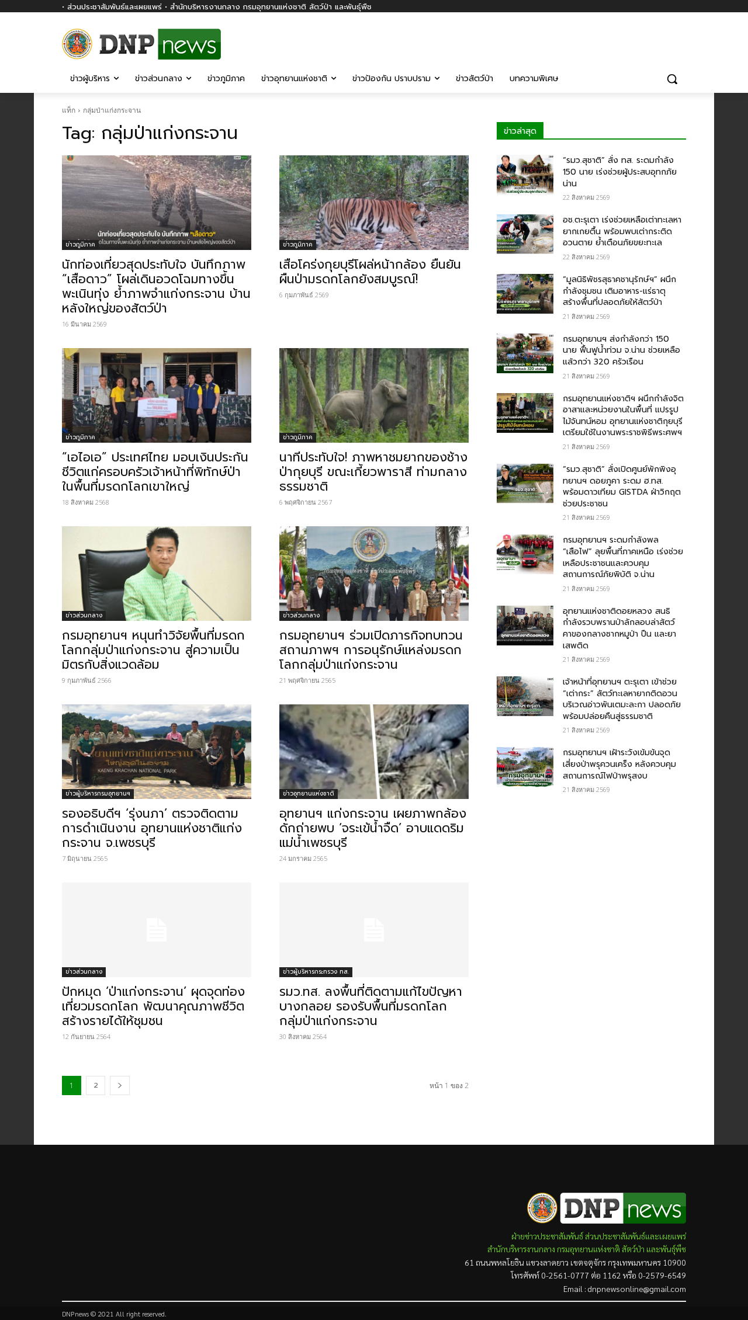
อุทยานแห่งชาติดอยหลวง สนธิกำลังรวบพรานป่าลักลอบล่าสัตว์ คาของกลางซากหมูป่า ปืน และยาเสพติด (619, 628)
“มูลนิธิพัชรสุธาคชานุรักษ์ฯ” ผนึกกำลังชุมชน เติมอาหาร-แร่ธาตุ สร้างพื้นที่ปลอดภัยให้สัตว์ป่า (619, 290)
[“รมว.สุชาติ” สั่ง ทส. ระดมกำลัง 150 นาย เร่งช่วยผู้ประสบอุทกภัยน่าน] (525, 174)
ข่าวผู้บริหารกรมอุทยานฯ (97, 793)
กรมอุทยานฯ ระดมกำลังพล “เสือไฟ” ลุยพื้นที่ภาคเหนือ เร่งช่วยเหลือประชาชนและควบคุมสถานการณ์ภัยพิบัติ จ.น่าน (623, 557)
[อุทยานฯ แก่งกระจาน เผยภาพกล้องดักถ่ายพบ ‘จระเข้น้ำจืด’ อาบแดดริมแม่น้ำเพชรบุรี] (374, 751)
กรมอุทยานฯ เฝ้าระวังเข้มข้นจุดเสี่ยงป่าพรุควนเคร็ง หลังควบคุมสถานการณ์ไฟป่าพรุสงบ (619, 763)
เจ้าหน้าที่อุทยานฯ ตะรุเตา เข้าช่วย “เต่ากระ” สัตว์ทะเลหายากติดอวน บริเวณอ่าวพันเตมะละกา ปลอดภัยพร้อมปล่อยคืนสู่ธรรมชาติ (622, 699)
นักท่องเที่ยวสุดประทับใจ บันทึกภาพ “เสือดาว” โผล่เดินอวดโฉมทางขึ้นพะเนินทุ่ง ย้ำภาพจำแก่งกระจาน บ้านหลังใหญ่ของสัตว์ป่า (156, 286)
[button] (672, 79)
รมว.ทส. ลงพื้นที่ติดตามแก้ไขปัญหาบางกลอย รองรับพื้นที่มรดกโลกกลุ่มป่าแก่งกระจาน (370, 1006)
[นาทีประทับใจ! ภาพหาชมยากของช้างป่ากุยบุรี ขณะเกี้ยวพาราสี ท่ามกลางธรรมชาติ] (374, 395)
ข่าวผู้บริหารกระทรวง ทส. (316, 971)
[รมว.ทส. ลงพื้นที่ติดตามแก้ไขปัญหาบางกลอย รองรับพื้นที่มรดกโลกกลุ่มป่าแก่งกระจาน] (374, 930)
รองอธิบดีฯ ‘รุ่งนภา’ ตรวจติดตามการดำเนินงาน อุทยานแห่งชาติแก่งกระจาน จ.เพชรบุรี (152, 828)
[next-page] (120, 1085)
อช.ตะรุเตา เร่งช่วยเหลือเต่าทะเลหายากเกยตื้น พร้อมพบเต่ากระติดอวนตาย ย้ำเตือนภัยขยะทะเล (622, 231)
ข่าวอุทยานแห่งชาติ (308, 793)
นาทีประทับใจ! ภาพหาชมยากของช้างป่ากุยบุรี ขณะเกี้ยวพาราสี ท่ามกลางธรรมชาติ (373, 472)
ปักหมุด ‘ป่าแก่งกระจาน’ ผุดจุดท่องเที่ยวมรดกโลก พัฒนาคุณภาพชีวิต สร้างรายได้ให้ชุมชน (153, 1006)
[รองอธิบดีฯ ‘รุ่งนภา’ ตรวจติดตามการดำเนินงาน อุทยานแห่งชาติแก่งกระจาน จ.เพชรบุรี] (156, 751)
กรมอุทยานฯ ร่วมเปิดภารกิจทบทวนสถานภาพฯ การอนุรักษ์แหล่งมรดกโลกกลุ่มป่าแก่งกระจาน (371, 650)
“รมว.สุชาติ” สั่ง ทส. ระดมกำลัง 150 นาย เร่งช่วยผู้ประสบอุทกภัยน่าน (620, 171)
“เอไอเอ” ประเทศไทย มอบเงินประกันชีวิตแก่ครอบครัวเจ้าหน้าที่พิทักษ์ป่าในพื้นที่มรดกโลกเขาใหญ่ (155, 472)
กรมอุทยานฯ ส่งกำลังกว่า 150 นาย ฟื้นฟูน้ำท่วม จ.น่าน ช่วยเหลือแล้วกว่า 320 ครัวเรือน (621, 350)
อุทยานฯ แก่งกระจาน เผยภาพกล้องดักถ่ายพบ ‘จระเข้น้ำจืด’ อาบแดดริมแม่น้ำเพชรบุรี (372, 828)
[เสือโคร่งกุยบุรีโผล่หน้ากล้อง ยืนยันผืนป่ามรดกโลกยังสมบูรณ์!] (374, 202)
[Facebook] (679, 39)
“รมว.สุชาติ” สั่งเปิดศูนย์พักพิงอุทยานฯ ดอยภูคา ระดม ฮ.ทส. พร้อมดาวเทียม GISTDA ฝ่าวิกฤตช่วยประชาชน (622, 486)
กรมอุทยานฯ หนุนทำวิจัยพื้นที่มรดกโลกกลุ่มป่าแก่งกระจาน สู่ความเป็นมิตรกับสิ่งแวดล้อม (153, 650)
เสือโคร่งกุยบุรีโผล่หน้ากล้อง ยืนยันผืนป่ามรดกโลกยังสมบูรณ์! (370, 272)
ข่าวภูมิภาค (80, 244)
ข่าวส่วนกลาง (83, 615)
